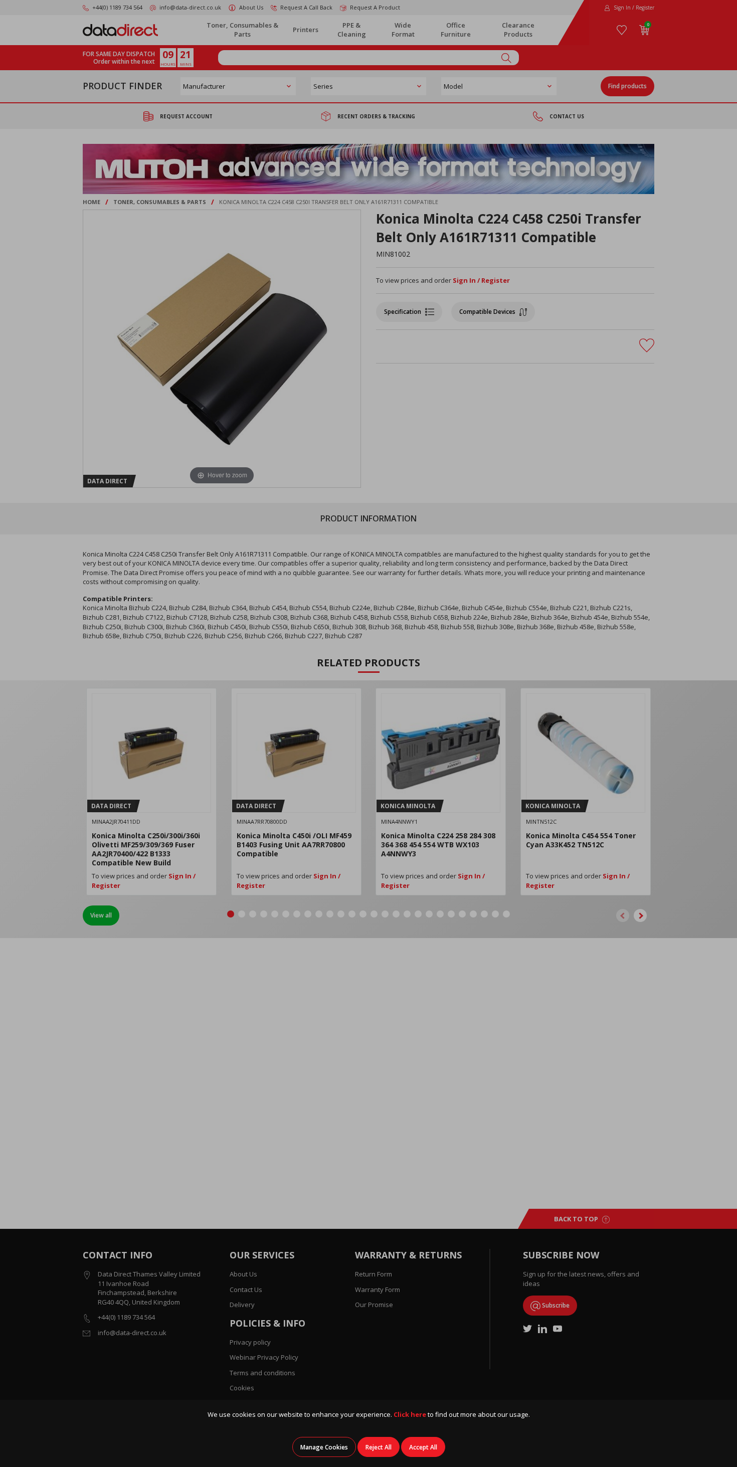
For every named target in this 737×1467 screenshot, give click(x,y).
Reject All (378, 1447)
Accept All (423, 1447)
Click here (410, 1414)
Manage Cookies (324, 1447)
